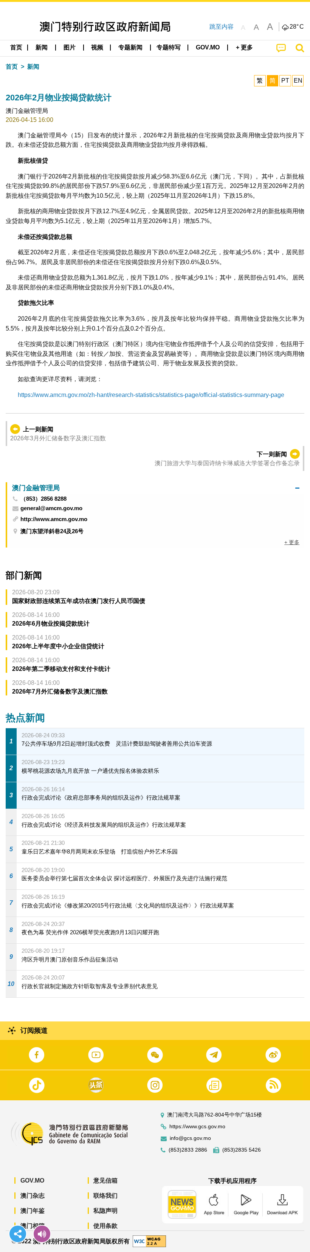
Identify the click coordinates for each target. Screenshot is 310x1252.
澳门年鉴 (32, 1210)
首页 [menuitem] (16, 47)
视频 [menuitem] (97, 47)
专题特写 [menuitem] (169, 47)
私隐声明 (105, 1210)
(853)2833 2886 (188, 1150)
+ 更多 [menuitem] (291, 542)
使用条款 (105, 1226)
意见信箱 (105, 1180)
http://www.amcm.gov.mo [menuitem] (53, 519)
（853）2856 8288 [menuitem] (43, 499)
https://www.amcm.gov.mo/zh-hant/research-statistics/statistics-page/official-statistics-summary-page (151, 395)
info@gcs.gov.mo (190, 1138)
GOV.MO (32, 1180)
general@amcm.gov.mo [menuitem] (51, 508)
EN (298, 80)
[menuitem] (42, 47)
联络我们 (105, 1195)
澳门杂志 (32, 1195)
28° (297, 27)
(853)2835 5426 (241, 1150)
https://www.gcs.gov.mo (197, 1126)
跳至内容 (221, 26)
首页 (12, 66)
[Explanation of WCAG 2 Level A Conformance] (149, 1241)
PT (285, 80)
